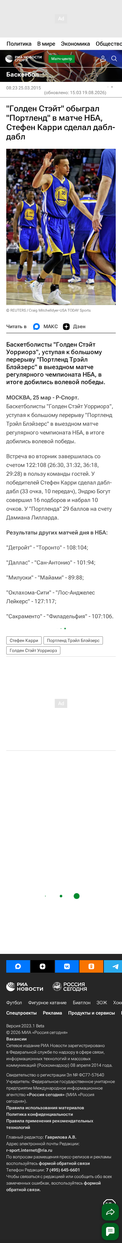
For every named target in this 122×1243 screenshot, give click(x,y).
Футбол (14, 1002)
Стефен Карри (24, 640)
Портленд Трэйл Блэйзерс (73, 640)
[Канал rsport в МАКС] (18, 966)
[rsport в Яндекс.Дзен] (42, 966)
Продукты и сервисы (91, 1013)
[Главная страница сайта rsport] (37, 59)
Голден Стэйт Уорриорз (33, 650)
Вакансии (16, 1038)
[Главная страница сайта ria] (7, 59)
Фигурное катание (47, 1002)
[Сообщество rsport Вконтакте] (67, 966)
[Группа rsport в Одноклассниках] (91, 966)
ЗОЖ (102, 1002)
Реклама (52, 1013)
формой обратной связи (64, 1163)
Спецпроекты (21, 1013)
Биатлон (81, 1002)
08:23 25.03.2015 (23, 87)
